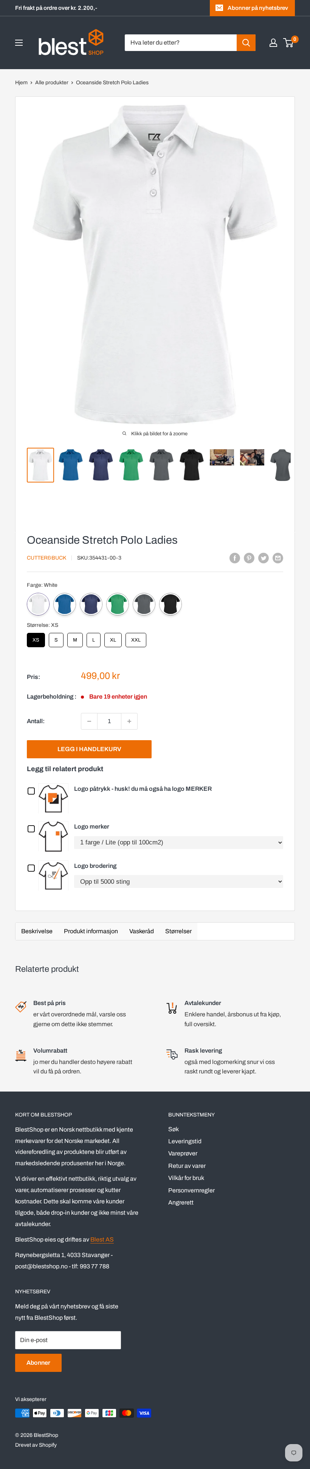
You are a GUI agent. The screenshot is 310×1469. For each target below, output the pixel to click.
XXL (136, 638)
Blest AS (102, 1239)
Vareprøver (182, 1153)
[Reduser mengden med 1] (89, 721)
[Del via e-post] (278, 557)
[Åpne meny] (19, 43)
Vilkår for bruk (186, 1178)
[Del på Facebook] (234, 557)
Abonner (38, 1362)
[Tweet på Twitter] (263, 557)
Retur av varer (187, 1166)
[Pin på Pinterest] (249, 557)
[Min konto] (273, 43)
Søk (173, 1129)
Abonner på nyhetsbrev (258, 8)
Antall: (36, 721)
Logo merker (91, 826)
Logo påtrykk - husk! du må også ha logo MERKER (143, 789)
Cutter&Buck (46, 558)
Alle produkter (51, 82)
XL (113, 638)
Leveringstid (185, 1141)
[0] (288, 42)
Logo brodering (95, 866)
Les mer (55, 798)
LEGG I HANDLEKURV (89, 749)
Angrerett (181, 1202)
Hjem (21, 82)
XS (36, 638)
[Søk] (246, 42)
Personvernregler (191, 1190)
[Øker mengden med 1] (129, 721)
